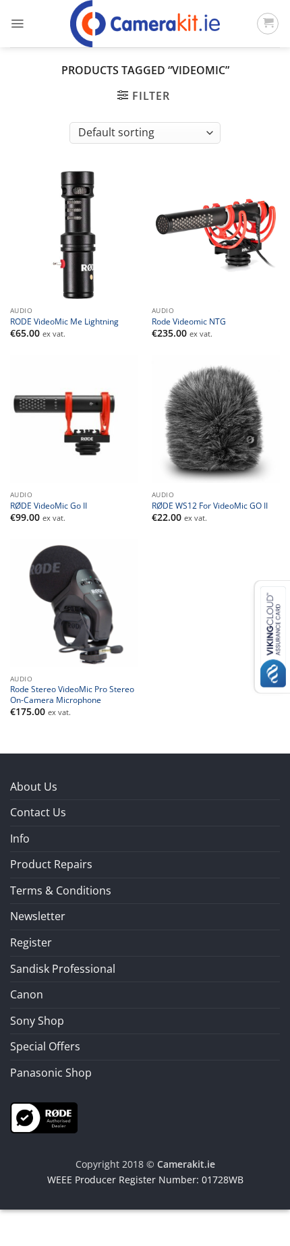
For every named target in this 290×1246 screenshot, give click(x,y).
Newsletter (37, 916)
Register (31, 942)
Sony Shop (37, 1020)
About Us (33, 786)
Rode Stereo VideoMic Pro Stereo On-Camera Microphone (72, 694)
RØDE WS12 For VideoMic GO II (210, 506)
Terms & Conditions (60, 890)
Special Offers (45, 1046)
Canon (26, 994)
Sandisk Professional (62, 968)
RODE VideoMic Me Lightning (64, 321)
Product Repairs (51, 864)
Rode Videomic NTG (189, 321)
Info (20, 838)
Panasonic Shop (51, 1072)
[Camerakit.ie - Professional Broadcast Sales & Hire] (145, 23)
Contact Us (38, 812)
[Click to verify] (44, 1116)
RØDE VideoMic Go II (48, 506)
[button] (17, 23)
